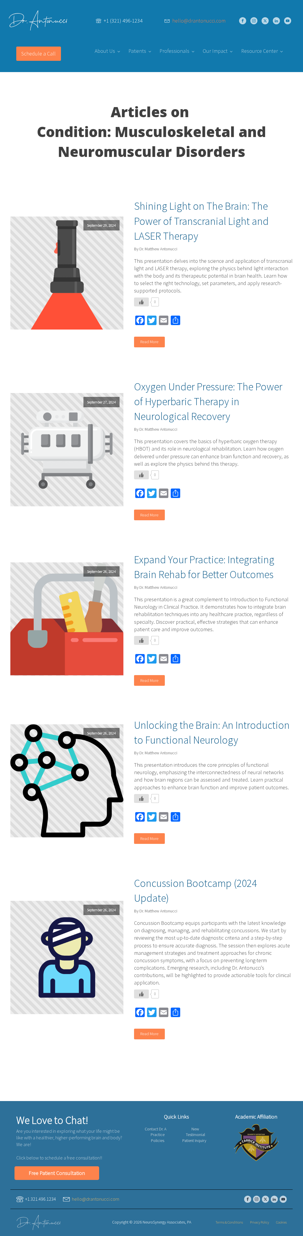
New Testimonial (195, 1132)
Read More (149, 341)
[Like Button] (141, 302)
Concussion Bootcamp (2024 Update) (195, 891)
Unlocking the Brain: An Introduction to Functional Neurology (212, 732)
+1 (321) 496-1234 (123, 20)
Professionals (174, 50)
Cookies (281, 1222)
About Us (105, 50)
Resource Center (259, 50)
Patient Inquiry (194, 1140)
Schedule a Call (38, 53)
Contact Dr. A (155, 1129)
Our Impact (215, 50)
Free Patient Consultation (57, 1173)
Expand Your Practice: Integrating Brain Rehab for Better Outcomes (204, 567)
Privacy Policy (259, 1222)
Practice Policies (158, 1137)
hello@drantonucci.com (198, 20)
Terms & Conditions (229, 1222)
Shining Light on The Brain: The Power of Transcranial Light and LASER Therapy (201, 221)
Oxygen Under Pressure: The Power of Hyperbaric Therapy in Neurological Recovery (208, 401)
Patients (137, 50)
